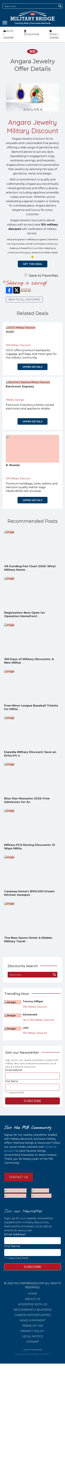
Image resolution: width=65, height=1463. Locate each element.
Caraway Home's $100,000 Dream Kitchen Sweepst (29, 893)
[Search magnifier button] (60, 6)
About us (32, 1299)
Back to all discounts (24, 299)
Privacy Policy (32, 1331)
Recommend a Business (33, 1309)
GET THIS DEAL (32, 263)
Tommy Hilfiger (33, 1001)
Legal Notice (32, 1336)
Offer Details (32, 366)
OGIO (10, 331)
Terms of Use (32, 1325)
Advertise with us (32, 1304)
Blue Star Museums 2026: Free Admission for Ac (27, 800)
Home (32, 1293)
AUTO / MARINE (9, 34)
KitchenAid (30, 1014)
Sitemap (32, 1341)
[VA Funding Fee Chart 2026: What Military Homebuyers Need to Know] (9, 531)
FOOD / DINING (54, 36)
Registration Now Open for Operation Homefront (24, 614)
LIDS (26, 1027)
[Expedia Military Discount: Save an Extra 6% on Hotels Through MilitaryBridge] (9, 717)
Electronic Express (20, 386)
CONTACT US (18, 1177)
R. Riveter (13, 465)
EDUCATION (31, 34)
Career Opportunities (32, 1315)
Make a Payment (32, 1320)
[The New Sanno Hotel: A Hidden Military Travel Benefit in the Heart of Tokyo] (9, 903)
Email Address (13, 1070)
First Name (11, 1081)
